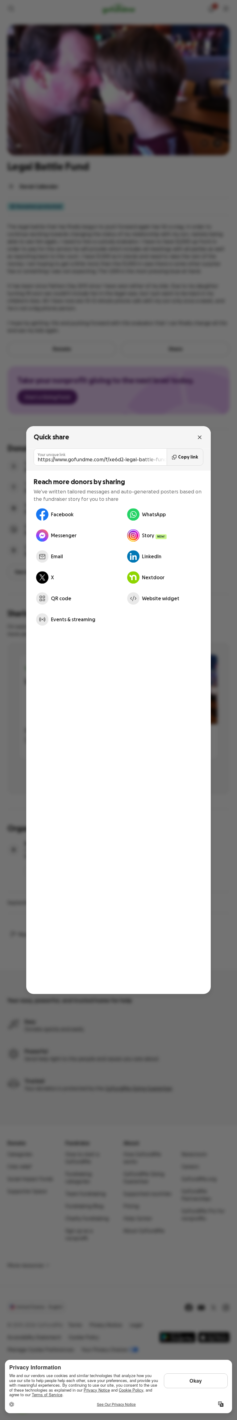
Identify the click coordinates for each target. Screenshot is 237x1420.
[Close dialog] (199, 437)
